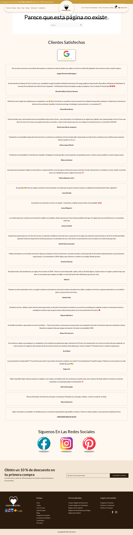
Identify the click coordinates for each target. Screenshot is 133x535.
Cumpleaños (41, 8)
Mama (18, 8)
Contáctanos (40, 520)
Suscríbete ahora (119, 475)
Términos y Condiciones (107, 505)
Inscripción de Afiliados (43, 518)
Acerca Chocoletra (103, 7)
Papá (23, 8)
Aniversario (34, 8)
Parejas (14, 8)
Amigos (27, 8)
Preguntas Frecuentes (43, 515)
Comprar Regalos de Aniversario (78, 503)
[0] (115, 8)
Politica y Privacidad (106, 508)
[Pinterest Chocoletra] (89, 452)
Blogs (38, 513)
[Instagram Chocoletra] (66, 452)
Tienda (8, 8)
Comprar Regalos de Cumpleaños (78, 505)
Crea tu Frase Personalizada (89, 7)
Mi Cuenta (39, 523)
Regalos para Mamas (74, 513)
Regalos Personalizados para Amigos (79, 510)
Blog (112, 7)
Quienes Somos (41, 510)
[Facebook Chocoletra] (44, 452)
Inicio (38, 503)
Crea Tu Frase (40, 508)
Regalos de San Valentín (75, 508)
